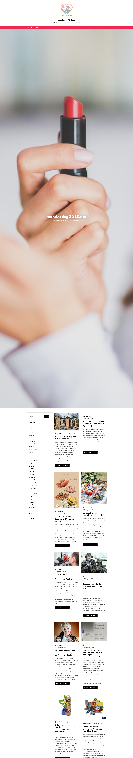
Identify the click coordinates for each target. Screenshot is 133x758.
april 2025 (31, 471)
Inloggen (31, 518)
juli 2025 (31, 463)
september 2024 (33, 491)
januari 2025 (32, 480)
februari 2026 (32, 444)
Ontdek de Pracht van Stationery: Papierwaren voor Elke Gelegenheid (93, 728)
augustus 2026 (33, 427)
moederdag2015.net (66, 20)
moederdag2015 (61, 433)
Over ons (30, 27)
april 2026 (31, 438)
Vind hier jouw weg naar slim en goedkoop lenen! (65, 437)
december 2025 (33, 449)
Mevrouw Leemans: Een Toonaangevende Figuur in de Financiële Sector (66, 652)
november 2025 (33, 452)
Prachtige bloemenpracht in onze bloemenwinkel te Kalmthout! (94, 423)
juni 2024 (31, 499)
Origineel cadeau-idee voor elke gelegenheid (92, 514)
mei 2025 (31, 469)
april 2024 (31, 505)
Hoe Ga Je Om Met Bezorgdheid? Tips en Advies (64, 518)
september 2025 (33, 458)
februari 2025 (32, 477)
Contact (38, 27)
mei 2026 (31, 435)
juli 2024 (31, 496)
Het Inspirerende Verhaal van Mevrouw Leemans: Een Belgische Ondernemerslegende (93, 653)
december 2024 (33, 483)
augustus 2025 (33, 460)
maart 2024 (32, 508)
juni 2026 (31, 433)
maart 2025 (32, 474)
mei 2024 (31, 502)
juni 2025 (31, 466)
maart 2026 (32, 441)
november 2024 (33, 485)
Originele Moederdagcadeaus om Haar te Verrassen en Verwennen (65, 728)
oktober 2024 (32, 488)
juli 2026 (31, 430)
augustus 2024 (33, 494)
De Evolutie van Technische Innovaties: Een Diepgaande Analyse (66, 576)
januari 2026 (32, 447)
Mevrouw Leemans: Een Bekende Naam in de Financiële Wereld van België (93, 585)
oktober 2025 (32, 455)
